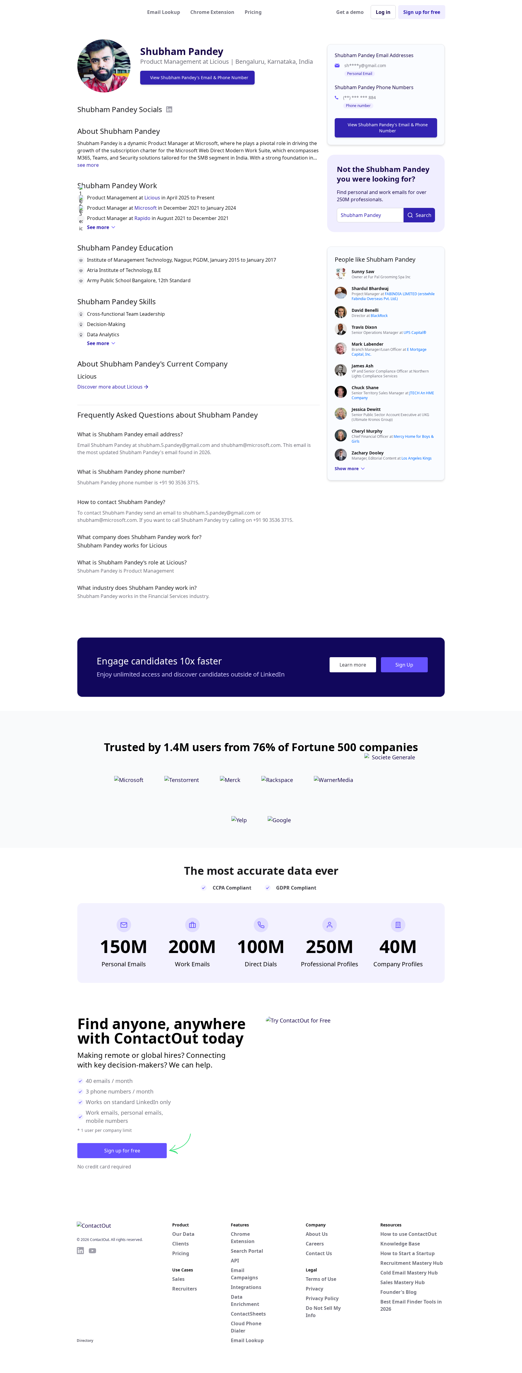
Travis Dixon (364, 327)
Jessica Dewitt (366, 409)
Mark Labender (367, 344)
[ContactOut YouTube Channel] (92, 1291)
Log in (383, 12)
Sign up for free (421, 12)
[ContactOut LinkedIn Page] (80, 1291)
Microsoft (145, 208)
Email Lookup (163, 12)
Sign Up (404, 664)
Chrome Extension (212, 12)
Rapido (142, 218)
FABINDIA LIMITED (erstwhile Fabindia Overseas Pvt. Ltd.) (393, 296)
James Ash (362, 366)
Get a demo (350, 12)
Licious (152, 197)
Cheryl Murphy (367, 431)
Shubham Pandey (181, 51)
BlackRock (379, 315)
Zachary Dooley (368, 453)
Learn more (353, 664)
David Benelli (365, 310)
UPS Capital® (415, 332)
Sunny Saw (363, 271)
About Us (317, 1234)
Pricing (253, 12)
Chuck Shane (365, 387)
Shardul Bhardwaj (370, 288)
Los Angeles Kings (416, 458)
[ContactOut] (106, 12)
